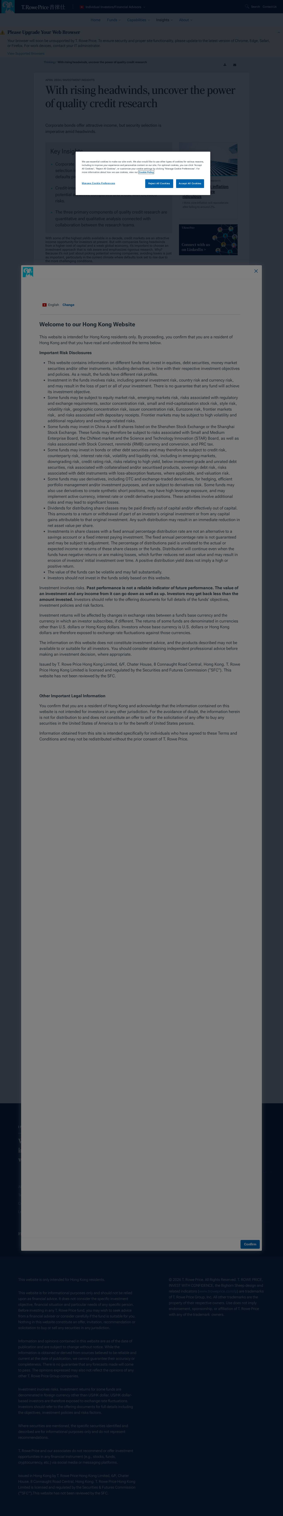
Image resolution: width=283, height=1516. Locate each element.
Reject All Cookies (159, 183)
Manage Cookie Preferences (98, 183)
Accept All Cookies (190, 183)
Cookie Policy (146, 172)
